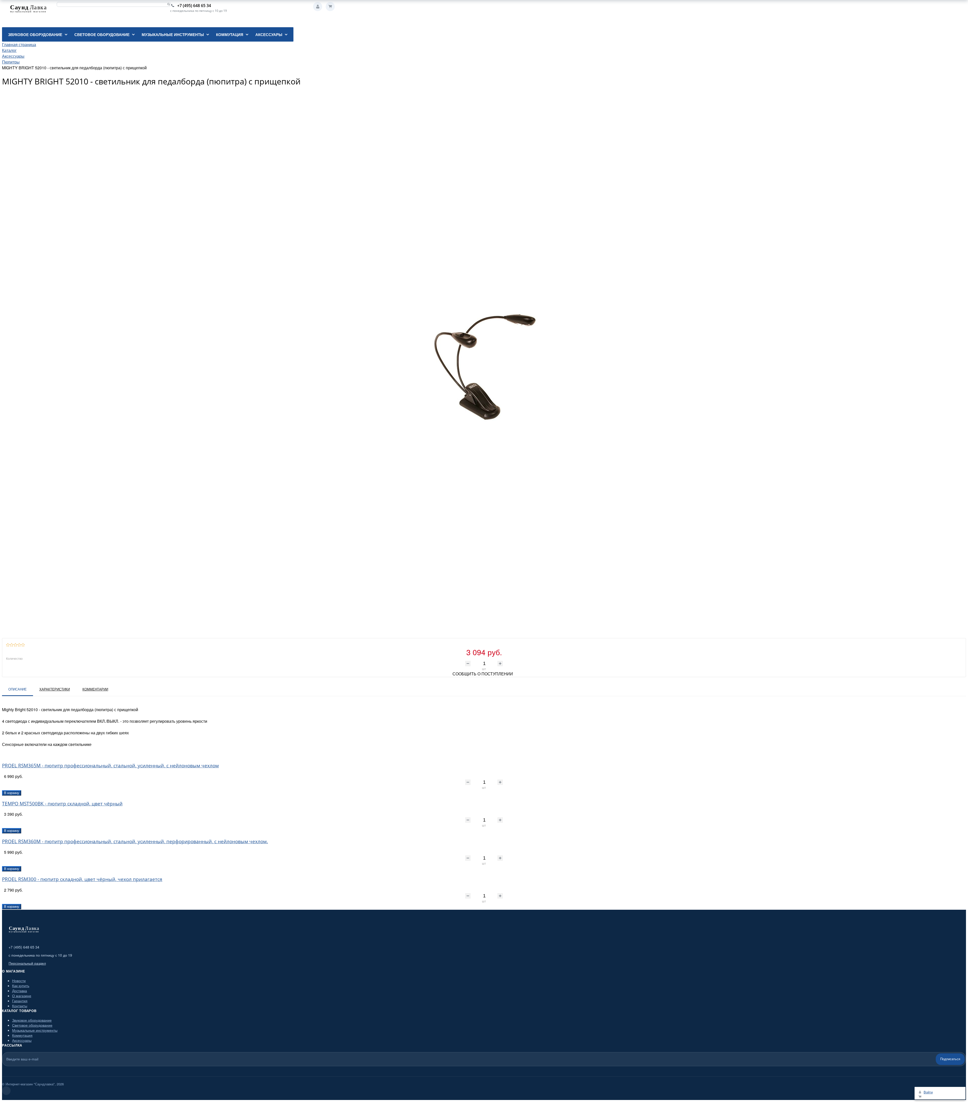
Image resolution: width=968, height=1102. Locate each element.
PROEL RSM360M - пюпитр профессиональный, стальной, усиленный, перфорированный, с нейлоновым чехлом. (135, 841)
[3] (15, 645)
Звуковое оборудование (32, 1020)
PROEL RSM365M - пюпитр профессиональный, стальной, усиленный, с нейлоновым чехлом (110, 765)
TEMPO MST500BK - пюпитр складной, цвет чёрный (62, 803)
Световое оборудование (32, 1025)
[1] (8, 645)
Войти (317, 6)
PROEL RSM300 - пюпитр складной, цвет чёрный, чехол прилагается (82, 879)
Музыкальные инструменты (34, 1030)
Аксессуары (22, 1040)
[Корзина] (330, 6)
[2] (12, 645)
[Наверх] (6, 1090)
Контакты (19, 1005)
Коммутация (22, 1035)
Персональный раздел (27, 963)
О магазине (21, 995)
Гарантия (19, 1000)
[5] (23, 645)
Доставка (19, 990)
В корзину (11, 793)
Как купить (20, 985)
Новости (19, 980)
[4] (19, 645)
